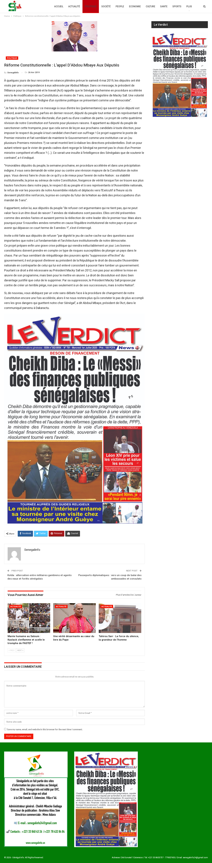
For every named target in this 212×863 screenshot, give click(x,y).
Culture (150, 6)
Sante (163, 6)
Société (106, 6)
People (120, 6)
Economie (135, 6)
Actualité (74, 6)
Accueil (58, 6)
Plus (189, 6)
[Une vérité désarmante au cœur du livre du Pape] (74, 618)
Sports (176, 6)
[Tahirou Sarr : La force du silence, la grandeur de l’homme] (120, 618)
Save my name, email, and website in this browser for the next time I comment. (44, 729)
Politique (90, 6)
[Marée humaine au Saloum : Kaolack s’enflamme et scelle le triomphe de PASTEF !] (29, 618)
